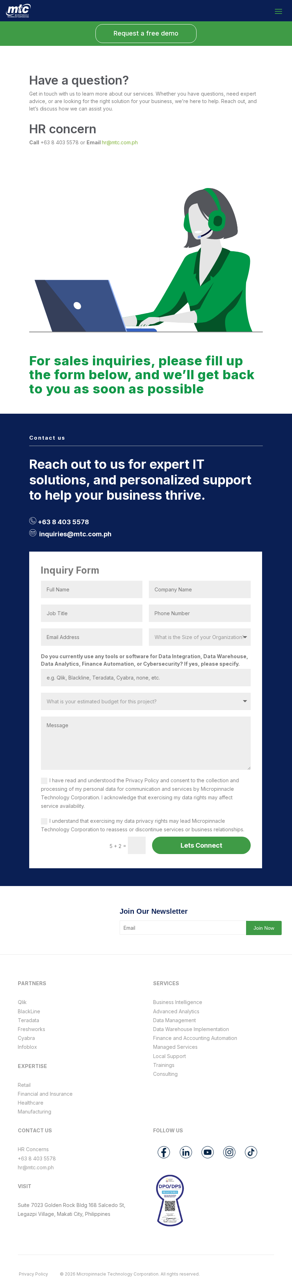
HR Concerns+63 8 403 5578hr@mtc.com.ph (37, 1158)
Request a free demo (146, 33)
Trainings (163, 1065)
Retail (24, 1085)
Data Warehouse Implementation (191, 1029)
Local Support (169, 1056)
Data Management (174, 1020)
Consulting (165, 1074)
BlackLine (29, 1011)
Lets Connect (201, 845)
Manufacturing (34, 1112)
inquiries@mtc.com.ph (75, 534)
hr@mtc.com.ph (120, 142)
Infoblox (27, 1047)
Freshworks (31, 1029)
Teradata (28, 1020)
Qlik (22, 1002)
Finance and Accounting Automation (195, 1038)
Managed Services (175, 1047)
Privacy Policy (33, 1274)
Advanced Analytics (176, 1011)
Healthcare (30, 1103)
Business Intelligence (177, 1002)
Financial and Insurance (45, 1094)
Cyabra (26, 1038)
